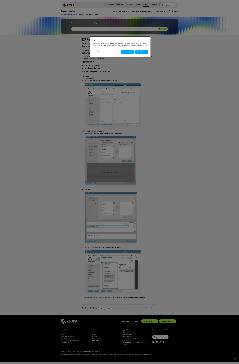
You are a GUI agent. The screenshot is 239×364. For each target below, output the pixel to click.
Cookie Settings (97, 51)
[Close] (148, 39)
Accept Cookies (141, 51)
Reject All (127, 51)
